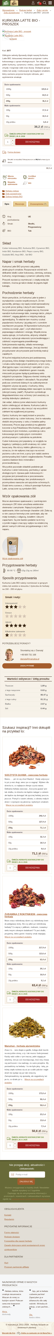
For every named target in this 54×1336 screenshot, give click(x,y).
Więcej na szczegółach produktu (19, 805)
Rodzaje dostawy (12, 1237)
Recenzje (19, 204)
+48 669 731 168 (28, 654)
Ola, (31, 1315)
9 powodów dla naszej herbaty (18, 1241)
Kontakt (7, 1215)
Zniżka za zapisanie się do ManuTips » (36, 1333)
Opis (7, 204)
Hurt (6, 1263)
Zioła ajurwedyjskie (13, 194)
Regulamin (9, 1219)
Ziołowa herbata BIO (13, 197)
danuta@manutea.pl (29, 659)
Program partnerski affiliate (16, 1267)
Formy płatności (11, 1232)
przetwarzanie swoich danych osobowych (30, 1199)
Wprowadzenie (8, 10)
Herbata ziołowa (12, 191)
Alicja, (4, 1312)
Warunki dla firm (8, 1333)
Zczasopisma (37, 204)
